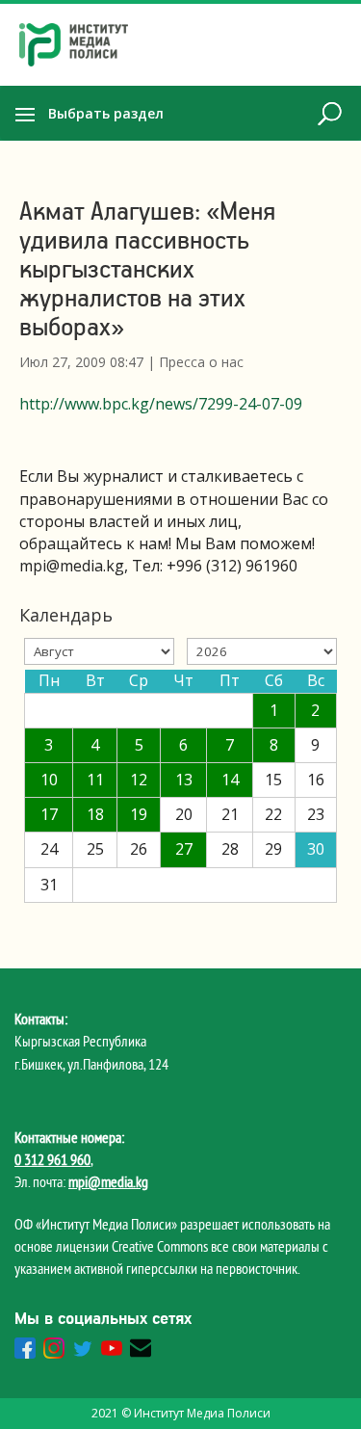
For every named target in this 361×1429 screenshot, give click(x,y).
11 (95, 779)
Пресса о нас (201, 362)
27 (184, 849)
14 (230, 779)
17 (49, 814)
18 (95, 814)
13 (184, 779)
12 (138, 779)
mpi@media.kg (108, 1181)
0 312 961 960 (52, 1159)
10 (49, 779)
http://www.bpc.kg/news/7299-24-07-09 (160, 403)
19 (138, 814)
